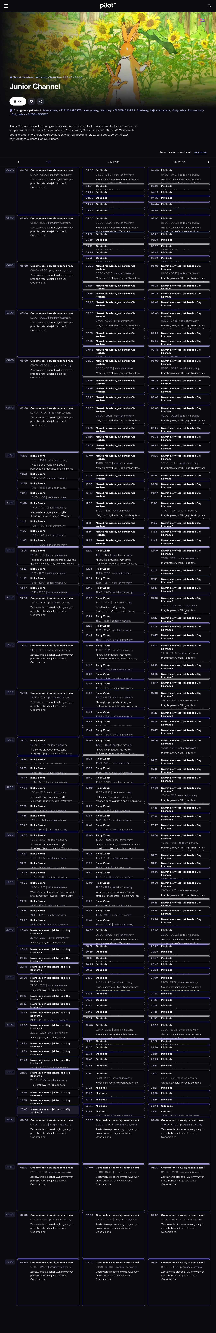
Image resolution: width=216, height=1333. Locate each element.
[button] (18, 162)
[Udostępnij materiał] (40, 101)
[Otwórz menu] (6, 6)
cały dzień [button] (200, 152)
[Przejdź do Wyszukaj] (209, 6)
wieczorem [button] (184, 152)
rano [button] (172, 152)
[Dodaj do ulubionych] (31, 101)
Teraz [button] (163, 152)
